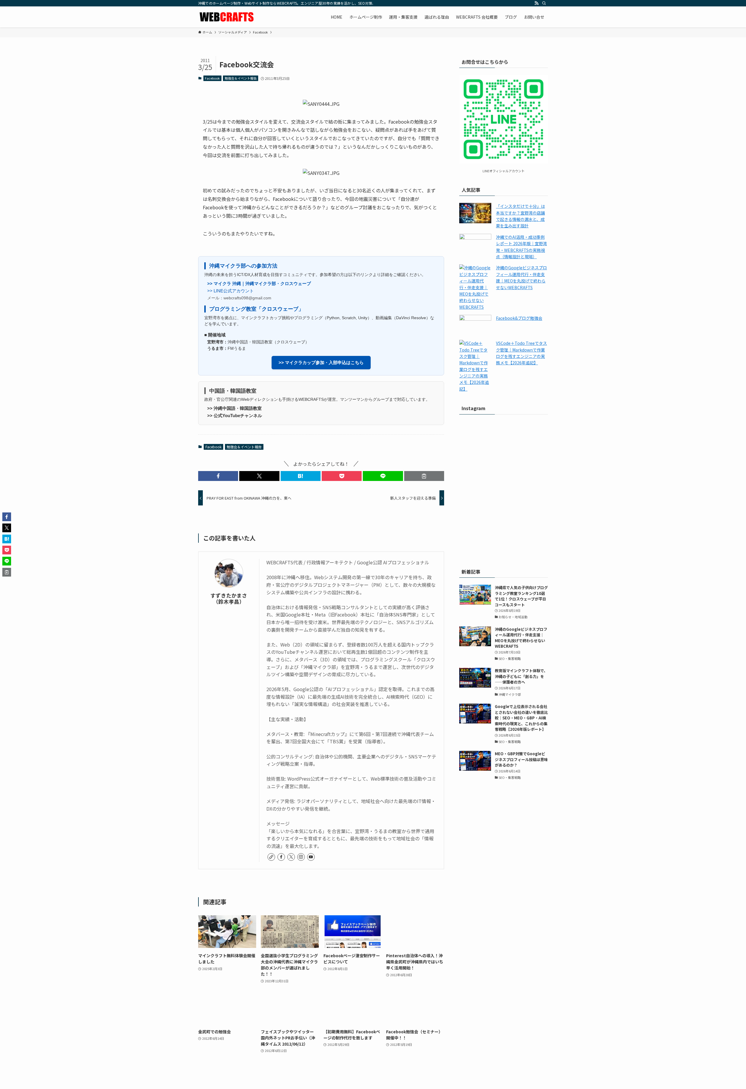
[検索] (544, 3)
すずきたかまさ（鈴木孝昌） (228, 598)
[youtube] (311, 857)
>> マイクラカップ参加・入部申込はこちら (321, 362)
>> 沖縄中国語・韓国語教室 (234, 408)
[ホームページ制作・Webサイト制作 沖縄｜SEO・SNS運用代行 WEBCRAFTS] (227, 17)
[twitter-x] (291, 857)
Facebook (212, 78)
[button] (218, 476)
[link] (271, 857)
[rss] (536, 3)
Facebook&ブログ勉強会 (519, 318)
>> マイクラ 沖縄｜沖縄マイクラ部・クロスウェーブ (259, 283)
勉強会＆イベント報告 (241, 78)
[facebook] (281, 857)
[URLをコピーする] (424, 476)
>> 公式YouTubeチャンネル (234, 415)
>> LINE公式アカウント (230, 290)
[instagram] (301, 857)
